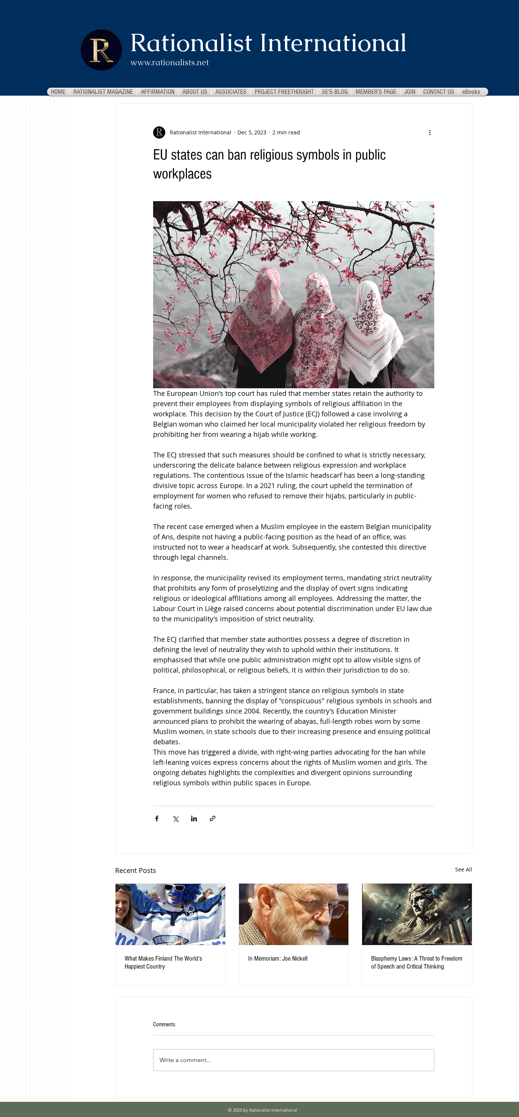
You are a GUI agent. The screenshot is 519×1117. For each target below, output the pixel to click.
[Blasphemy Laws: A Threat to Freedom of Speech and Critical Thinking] (417, 914)
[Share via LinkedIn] (194, 818)
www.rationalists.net (169, 62)
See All (463, 869)
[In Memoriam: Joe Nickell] (294, 914)
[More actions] (429, 132)
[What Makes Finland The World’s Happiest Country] (170, 914)
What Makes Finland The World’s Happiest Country (163, 962)
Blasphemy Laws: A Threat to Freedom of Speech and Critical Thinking (416, 962)
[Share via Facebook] (156, 818)
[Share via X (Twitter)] (175, 818)
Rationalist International (268, 42)
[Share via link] (212, 818)
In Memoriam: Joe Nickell (277, 959)
